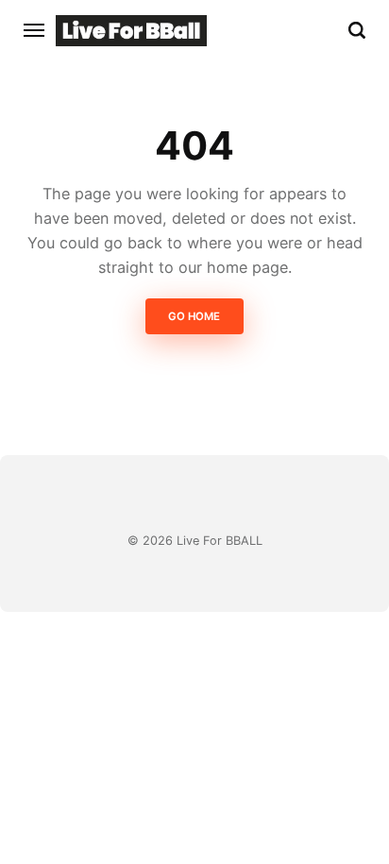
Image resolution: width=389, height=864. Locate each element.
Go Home (195, 316)
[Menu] (35, 30)
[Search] (356, 30)
